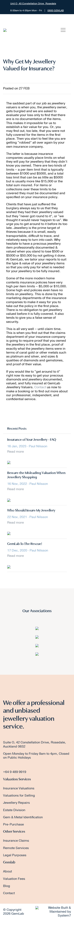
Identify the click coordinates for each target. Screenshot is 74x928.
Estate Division (14, 810)
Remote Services (16, 848)
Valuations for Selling (19, 795)
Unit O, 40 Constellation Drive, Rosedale (33, 3)
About (7, 871)
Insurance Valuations (18, 788)
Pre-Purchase (13, 824)
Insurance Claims (16, 840)
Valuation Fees (14, 879)
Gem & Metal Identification (23, 817)
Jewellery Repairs (16, 802)
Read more (15, 451)
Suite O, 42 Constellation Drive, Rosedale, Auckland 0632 (34, 744)
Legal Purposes (14, 855)
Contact (40, 387)
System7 (64, 915)
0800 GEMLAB (55, 10)
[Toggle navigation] (63, 30)
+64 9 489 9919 (14, 772)
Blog (6, 886)
